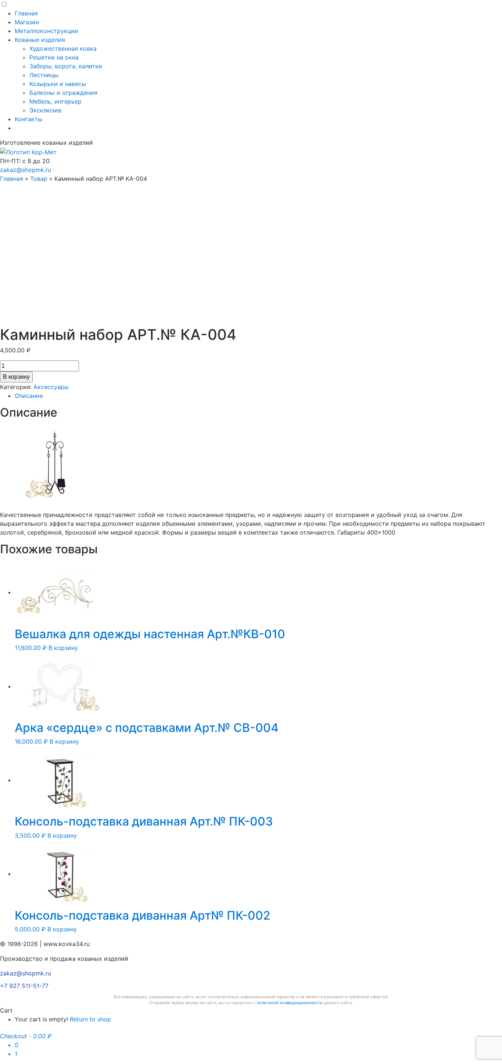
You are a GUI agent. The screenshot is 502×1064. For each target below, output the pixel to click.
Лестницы (43, 75)
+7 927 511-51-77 (24, 985)
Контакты (28, 119)
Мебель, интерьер (55, 101)
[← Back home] (28, 151)
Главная (26, 13)
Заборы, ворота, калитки (65, 66)
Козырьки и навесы (57, 83)
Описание (29, 395)
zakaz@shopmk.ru (25, 169)
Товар (38, 178)
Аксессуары (51, 387)
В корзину (16, 377)
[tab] (258, 395)
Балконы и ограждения (63, 92)
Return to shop (90, 1019)
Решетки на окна (54, 57)
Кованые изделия (40, 39)
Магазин (27, 22)
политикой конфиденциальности (289, 1002)
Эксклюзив (45, 110)
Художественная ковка (63, 48)
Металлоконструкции (46, 31)
